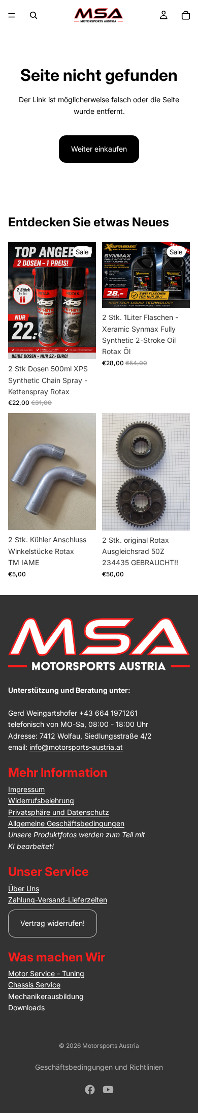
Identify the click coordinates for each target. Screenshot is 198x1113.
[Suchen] (33, 15)
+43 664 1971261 (108, 713)
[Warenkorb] (186, 15)
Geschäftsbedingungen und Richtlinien (99, 1067)
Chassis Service (34, 984)
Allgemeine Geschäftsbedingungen (66, 823)
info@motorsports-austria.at (76, 747)
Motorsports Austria (110, 1045)
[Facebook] (90, 1089)
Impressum (26, 789)
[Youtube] (108, 1089)
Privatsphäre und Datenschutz (58, 812)
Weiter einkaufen (99, 148)
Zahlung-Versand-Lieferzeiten (57, 899)
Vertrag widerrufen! (52, 923)
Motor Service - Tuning (46, 973)
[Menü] (11, 15)
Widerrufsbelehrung (41, 800)
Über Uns (23, 888)
